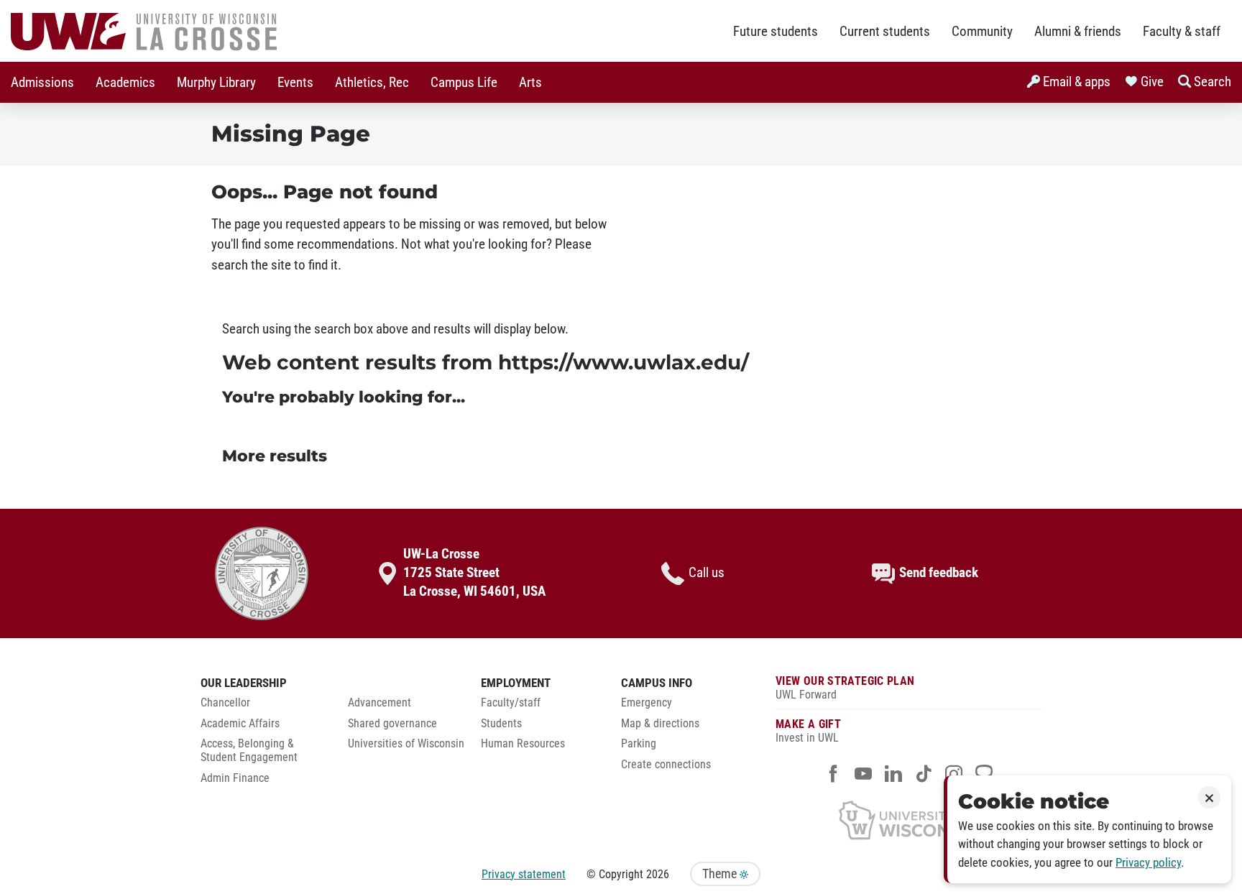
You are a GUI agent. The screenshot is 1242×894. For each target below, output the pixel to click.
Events (295, 83)
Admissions (42, 83)
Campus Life (464, 83)
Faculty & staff (1181, 32)
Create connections (666, 764)
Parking (638, 743)
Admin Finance (235, 778)
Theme (721, 874)
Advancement (379, 702)
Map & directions (660, 723)
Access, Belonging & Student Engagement (249, 750)
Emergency (646, 702)
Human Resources (523, 743)
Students (501, 723)
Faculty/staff (510, 702)
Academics (125, 83)
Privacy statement (524, 874)
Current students (885, 32)
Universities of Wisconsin (406, 743)
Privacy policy (1148, 863)
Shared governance (392, 723)
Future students (775, 32)
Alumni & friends (1077, 32)
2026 (657, 874)
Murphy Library (216, 83)
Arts (530, 83)
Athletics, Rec (372, 83)
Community (982, 32)
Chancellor (225, 702)
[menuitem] (42, 82)
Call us (706, 573)
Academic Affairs (240, 723)
